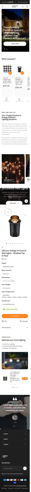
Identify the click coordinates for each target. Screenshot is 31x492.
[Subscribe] (25, 481)
